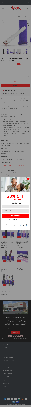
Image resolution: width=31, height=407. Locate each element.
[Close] (28, 179)
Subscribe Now (15, 215)
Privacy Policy (20, 225)
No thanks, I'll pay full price (15, 219)
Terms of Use (26, 225)
